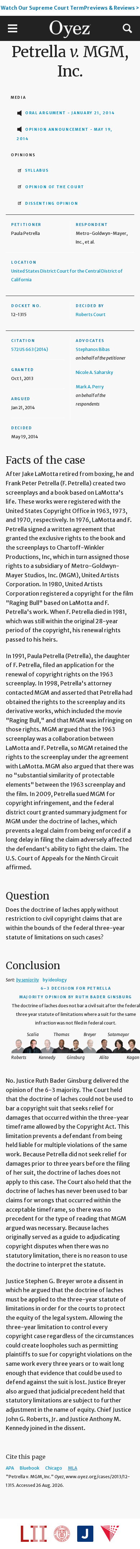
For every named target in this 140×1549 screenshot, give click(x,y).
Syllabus (37, 170)
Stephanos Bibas (93, 349)
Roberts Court (91, 314)
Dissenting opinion (51, 203)
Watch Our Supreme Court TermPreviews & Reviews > (70, 8)
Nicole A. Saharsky (94, 372)
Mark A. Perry (90, 386)
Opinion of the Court (54, 187)
